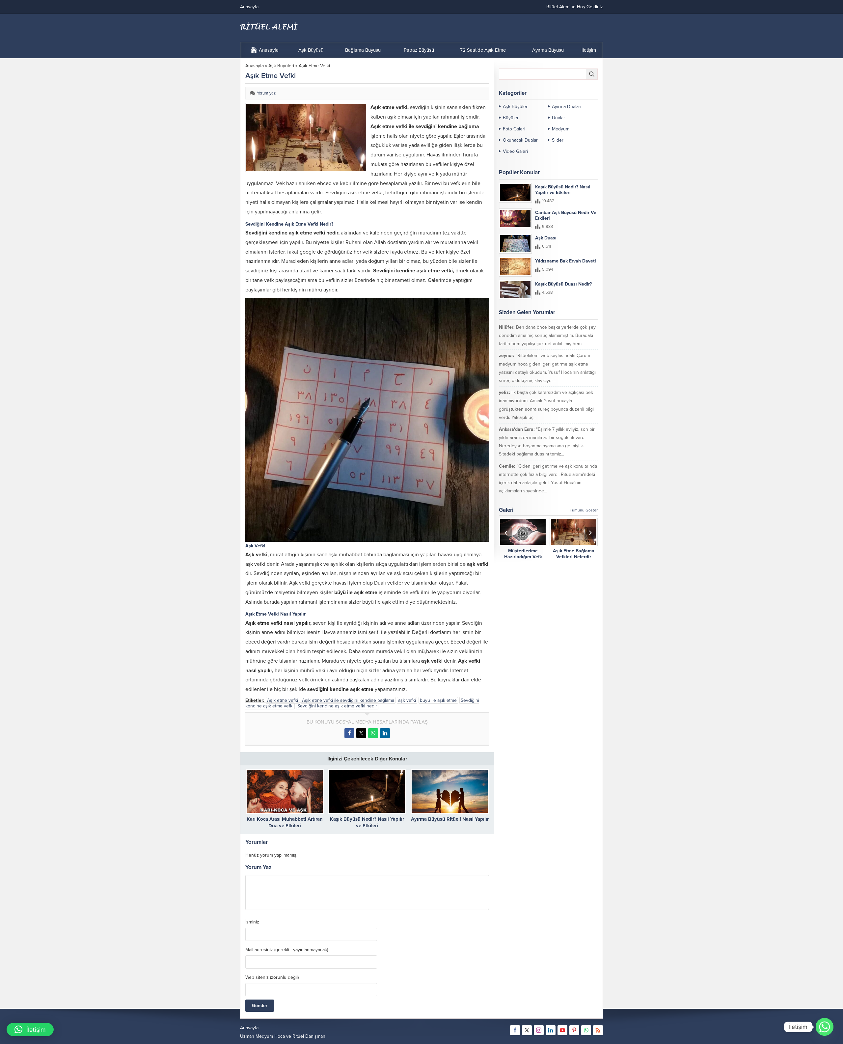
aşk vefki (407, 700)
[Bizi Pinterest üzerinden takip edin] (574, 1030)
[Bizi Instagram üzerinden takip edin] (539, 1030)
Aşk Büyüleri (281, 66)
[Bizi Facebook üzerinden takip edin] (515, 1030)
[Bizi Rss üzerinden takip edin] (598, 1030)
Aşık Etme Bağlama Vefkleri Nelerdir (573, 554)
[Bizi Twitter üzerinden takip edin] (527, 1030)
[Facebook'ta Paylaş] (349, 733)
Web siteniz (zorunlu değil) (272, 977)
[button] (30, 1029)
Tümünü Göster (584, 510)
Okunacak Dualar (520, 140)
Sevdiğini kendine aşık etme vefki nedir (337, 706)
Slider (557, 140)
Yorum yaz (266, 93)
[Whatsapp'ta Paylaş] (373, 733)
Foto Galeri (514, 129)
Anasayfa (254, 66)
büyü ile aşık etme (438, 700)
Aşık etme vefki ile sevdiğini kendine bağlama (348, 700)
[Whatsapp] (824, 1027)
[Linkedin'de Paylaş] (385, 733)
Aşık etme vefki (282, 700)
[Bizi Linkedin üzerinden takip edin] (551, 1030)
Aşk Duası (546, 238)
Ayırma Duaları (566, 106)
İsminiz (252, 922)
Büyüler (511, 118)
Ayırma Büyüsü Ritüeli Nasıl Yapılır (450, 819)
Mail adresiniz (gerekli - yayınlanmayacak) (286, 950)
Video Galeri (515, 151)
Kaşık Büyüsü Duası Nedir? (563, 284)
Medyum (560, 129)
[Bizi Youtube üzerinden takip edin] (562, 1030)
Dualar (558, 118)
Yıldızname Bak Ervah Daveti (565, 261)
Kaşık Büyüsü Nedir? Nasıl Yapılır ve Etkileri (562, 189)
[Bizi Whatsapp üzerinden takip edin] (586, 1030)
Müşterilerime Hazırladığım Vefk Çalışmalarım (523, 556)
